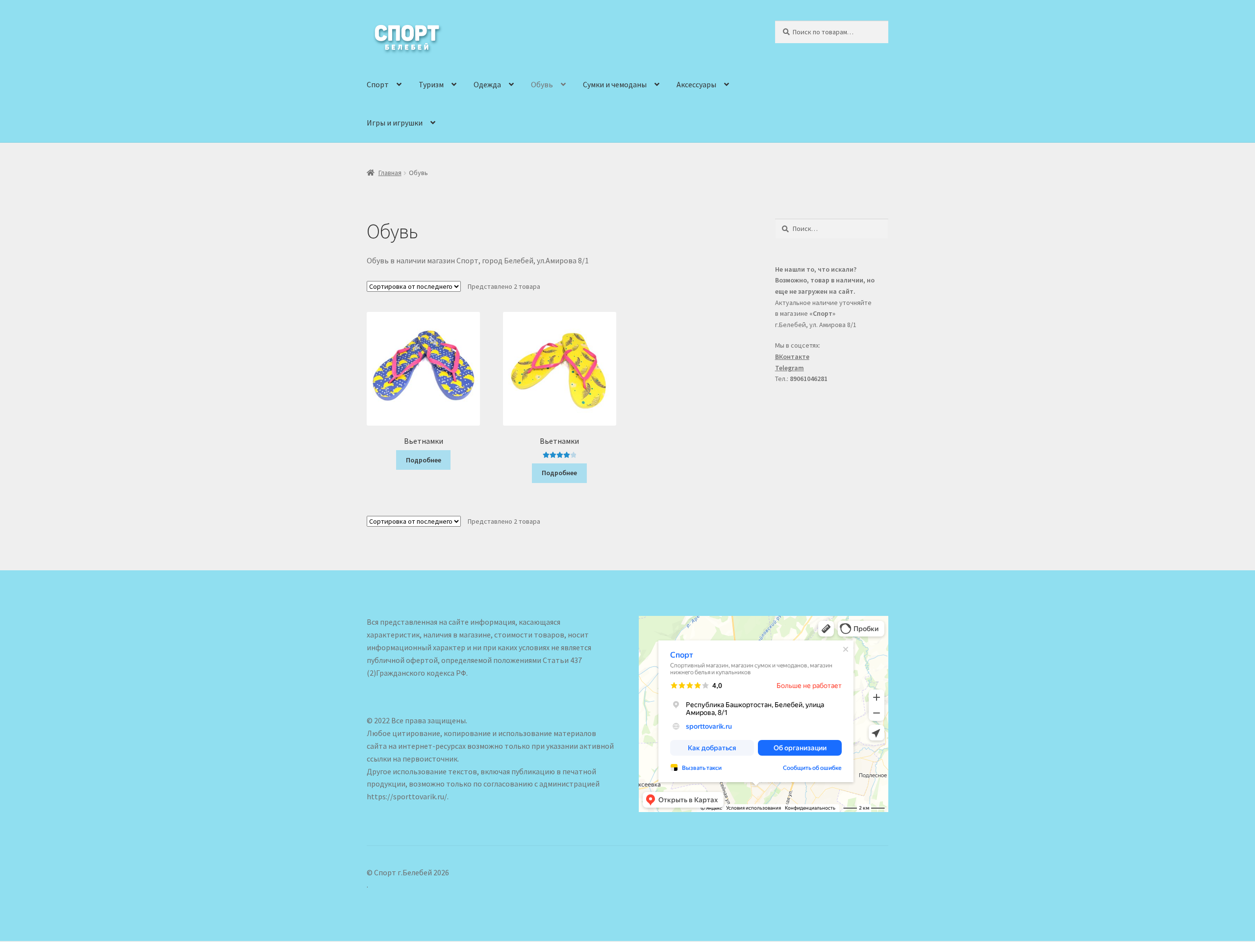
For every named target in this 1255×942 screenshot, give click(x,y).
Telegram (789, 367)
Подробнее (423, 460)
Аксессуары (696, 84)
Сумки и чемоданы (615, 84)
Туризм (431, 84)
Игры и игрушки (395, 122)
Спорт (378, 84)
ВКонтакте (792, 356)
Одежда (487, 84)
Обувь (542, 84)
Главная (390, 172)
